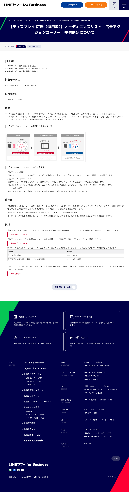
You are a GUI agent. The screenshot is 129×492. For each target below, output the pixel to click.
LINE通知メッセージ (33, 390)
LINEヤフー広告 (31, 407)
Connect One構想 (33, 440)
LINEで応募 (29, 423)
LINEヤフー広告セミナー (93, 379)
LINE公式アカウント (33, 374)
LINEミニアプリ (31, 395)
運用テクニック (90, 386)
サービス (12, 363)
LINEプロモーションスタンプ (37, 401)
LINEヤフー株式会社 (41, 477)
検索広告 (29, 411)
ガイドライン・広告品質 (93, 393)
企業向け (88, 362)
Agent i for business (35, 368)
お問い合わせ (72, 4)
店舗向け (99, 362)
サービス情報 (104, 386)
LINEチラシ (29, 429)
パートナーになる (108, 420)
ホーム (11, 20)
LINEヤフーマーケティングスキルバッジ (98, 436)
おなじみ (88, 443)
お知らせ (19, 20)
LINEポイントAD (32, 434)
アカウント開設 (96, 4)
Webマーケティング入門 (93, 389)
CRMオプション (31, 384)
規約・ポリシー (14, 477)
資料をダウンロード (19, 234)
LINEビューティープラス (34, 378)
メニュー (124, 7)
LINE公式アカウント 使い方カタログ (97, 366)
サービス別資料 (90, 400)
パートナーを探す (91, 420)
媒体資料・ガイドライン (108, 400)
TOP (116, 458)
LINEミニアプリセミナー (93, 376)
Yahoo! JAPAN (26, 477)
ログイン (114, 7)
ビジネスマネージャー (34, 362)
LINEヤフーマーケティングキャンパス (98, 433)
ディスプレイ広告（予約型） (35, 418)
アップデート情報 (91, 413)
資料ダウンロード (68, 401)
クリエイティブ (112, 389)
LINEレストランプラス (33, 381)
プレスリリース (90, 409)
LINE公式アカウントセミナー (95, 372)
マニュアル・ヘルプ (92, 430)
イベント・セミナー (69, 373)
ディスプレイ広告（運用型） (35, 414)
